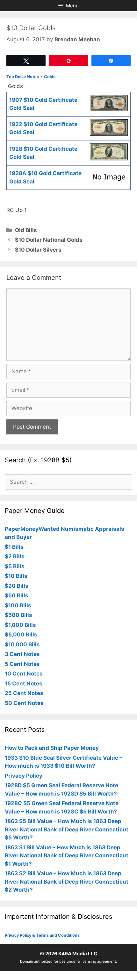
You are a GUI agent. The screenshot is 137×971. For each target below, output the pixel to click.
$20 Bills (16, 586)
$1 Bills (14, 547)
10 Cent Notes (24, 673)
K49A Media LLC (77, 954)
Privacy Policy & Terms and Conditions (42, 935)
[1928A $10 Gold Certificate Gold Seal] (109, 183)
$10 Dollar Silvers (38, 250)
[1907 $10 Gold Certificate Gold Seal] (109, 109)
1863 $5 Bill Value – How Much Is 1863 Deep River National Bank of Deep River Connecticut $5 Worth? (66, 829)
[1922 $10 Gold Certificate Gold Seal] (109, 134)
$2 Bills (15, 556)
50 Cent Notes (24, 703)
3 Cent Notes (22, 654)
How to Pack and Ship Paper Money (52, 748)
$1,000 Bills (20, 625)
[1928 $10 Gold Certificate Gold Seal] (109, 158)
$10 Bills (16, 576)
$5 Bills (15, 566)
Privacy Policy (23, 776)
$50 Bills (16, 595)
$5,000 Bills (21, 634)
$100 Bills (18, 605)
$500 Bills (18, 615)
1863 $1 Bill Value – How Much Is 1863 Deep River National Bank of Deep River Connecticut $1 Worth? (66, 855)
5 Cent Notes (22, 664)
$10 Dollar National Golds (49, 240)
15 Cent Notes (23, 683)
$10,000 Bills (22, 644)
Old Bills (26, 230)
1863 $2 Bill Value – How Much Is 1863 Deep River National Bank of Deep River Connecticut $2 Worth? (66, 881)
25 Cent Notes (24, 693)
